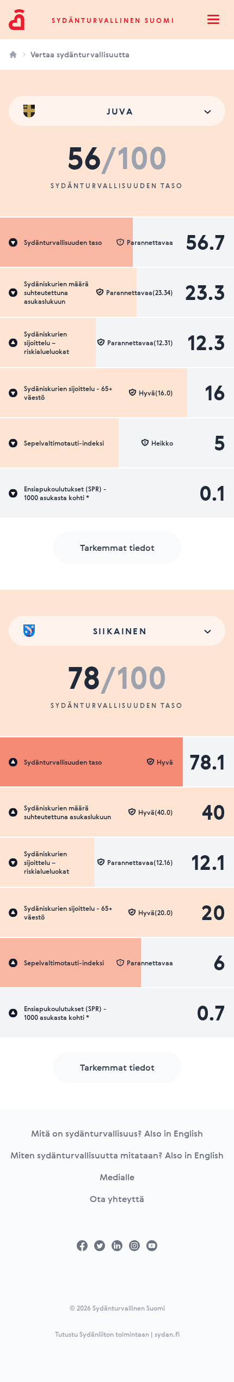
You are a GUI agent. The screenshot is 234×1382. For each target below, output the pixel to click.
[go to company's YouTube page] (151, 1245)
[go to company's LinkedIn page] (117, 1245)
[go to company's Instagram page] (134, 1245)
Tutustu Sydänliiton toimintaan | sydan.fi (117, 1334)
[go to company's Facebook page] (82, 1245)
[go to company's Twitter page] (99, 1245)
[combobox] (117, 111)
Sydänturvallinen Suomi (113, 20)
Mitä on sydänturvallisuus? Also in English (117, 1133)
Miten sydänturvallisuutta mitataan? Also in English (117, 1155)
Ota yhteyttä (117, 1199)
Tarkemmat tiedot (117, 548)
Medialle (117, 1177)
